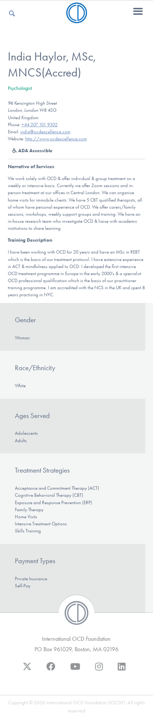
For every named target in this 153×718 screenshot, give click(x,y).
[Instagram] (99, 670)
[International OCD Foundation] (76, 18)
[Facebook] (51, 670)
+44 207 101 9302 (40, 124)
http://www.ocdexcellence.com (56, 138)
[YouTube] (75, 670)
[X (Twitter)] (27, 670)
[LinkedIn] (121, 670)
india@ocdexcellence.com (45, 131)
